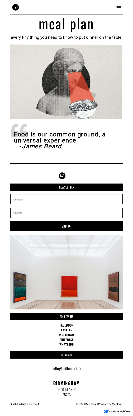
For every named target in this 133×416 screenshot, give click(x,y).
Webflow (117, 404)
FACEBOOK (66, 325)
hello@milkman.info (67, 368)
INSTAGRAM (66, 334)
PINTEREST (67, 339)
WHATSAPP (66, 344)
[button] (117, 7)
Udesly (92, 404)
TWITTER (66, 330)
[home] (14, 7)
